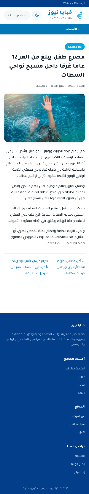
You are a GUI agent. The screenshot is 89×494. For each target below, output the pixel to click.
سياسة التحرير (76, 424)
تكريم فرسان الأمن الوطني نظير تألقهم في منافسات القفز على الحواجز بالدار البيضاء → (29, 267)
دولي (81, 384)
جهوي (81, 376)
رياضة (81, 392)
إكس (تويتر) (78, 464)
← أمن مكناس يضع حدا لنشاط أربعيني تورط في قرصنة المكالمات (70, 267)
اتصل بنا (80, 432)
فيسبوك (80, 455)
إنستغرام (79, 472)
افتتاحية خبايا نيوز (75, 368)
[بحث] (9, 15)
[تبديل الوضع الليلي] (36, 15)
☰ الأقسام (73, 29)
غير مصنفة (75, 46)
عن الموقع (78, 416)
